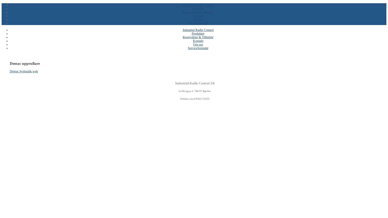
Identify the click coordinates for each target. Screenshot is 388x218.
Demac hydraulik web (24, 71)
